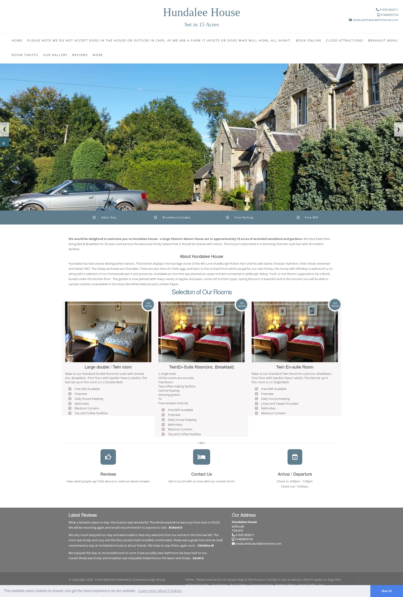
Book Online (308, 40)
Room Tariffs (25, 55)
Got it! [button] (387, 591)
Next (398, 129)
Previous (4, 129)
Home (17, 40)
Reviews (80, 55)
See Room (148, 305)
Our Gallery (55, 55)
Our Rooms (220, 585)
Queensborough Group (149, 579)
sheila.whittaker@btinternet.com (258, 543)
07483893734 (243, 539)
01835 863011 (244, 535)
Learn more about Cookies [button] (160, 591)
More (98, 55)
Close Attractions (344, 40)
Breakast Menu (383, 40)
